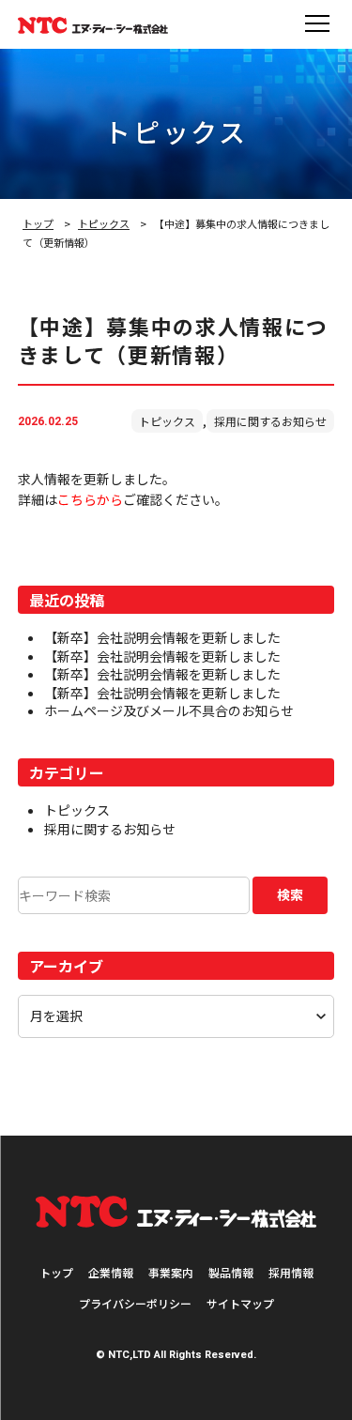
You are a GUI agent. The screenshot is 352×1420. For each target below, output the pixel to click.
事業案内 (170, 1272)
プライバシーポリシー (135, 1303)
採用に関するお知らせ (270, 421)
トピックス (104, 223)
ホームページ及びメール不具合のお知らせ (169, 710)
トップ (38, 223)
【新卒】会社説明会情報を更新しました (162, 637)
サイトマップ (240, 1303)
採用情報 (291, 1272)
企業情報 (110, 1272)
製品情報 (230, 1272)
